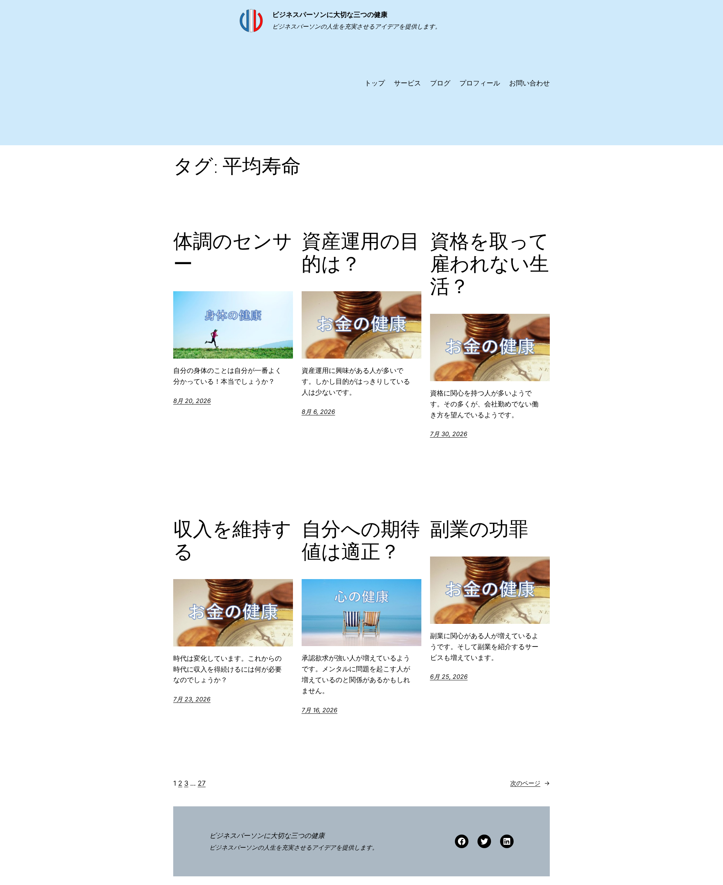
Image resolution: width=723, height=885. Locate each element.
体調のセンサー (232, 252)
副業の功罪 (479, 529)
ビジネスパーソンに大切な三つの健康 (329, 14)
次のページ (530, 783)
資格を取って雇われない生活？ (489, 263)
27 (202, 783)
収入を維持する (232, 540)
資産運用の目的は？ (360, 252)
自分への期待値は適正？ (361, 540)
